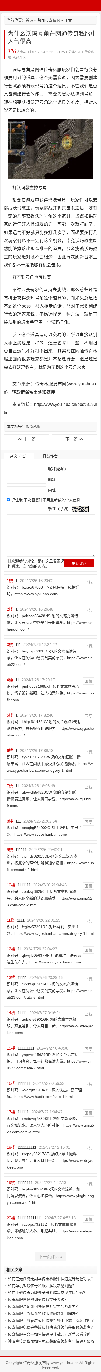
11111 (22, 977)
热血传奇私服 (48, 20)
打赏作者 (50, 456)
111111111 (26, 1048)
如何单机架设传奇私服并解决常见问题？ (42, 1285)
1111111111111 (30, 1218)
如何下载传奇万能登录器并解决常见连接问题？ (47, 1292)
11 (17, 680)
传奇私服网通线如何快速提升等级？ (38, 1299)
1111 (21, 920)
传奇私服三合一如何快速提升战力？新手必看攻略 (49, 1334)
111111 (21, 849)
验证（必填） (59, 509)
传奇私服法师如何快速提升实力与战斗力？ (43, 1306)
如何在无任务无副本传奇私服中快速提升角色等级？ (51, 1279)
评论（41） (19, 456)
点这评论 (19, 57)
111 (18, 644)
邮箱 (51, 479)
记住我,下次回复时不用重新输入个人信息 (45, 500)
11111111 (25, 1182)
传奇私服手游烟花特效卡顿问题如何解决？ (43, 1313)
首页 (29, 20)
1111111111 (27, 1147)
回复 (89, 581)
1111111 (24, 885)
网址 (51, 490)
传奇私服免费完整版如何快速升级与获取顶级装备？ (51, 1327)
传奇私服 (33, 426)
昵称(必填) (56, 469)
